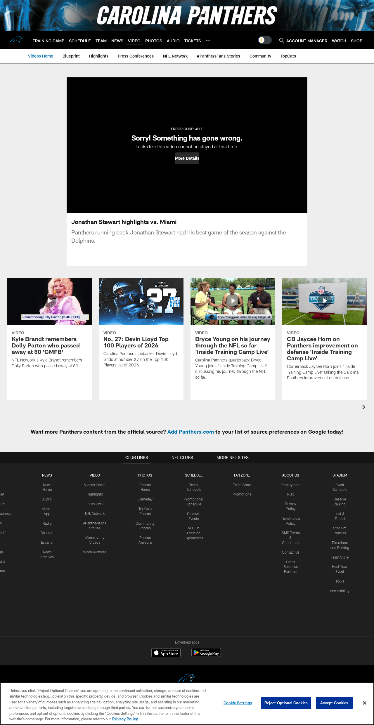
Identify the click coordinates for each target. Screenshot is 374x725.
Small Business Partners (290, 567)
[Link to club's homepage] (16, 40)
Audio (47, 499)
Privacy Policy (125, 719)
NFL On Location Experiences (193, 533)
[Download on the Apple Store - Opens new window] (166, 653)
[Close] (364, 703)
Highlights (95, 494)
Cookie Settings (238, 702)
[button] (187, 158)
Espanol (47, 542)
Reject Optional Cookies (286, 702)
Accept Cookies (334, 702)
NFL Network (95, 513)
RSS (290, 494)
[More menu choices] (208, 40)
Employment (290, 485)
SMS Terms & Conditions (291, 538)
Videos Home (94, 485)
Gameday (145, 499)
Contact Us (290, 552)
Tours (339, 581)
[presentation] (364, 408)
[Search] (281, 40)
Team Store (242, 485)
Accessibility (339, 591)
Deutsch (47, 533)
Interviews (95, 504)
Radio (47, 523)
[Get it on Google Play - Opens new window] (206, 655)
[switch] (265, 40)
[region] (187, 703)
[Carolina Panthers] (187, 680)
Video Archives (94, 552)
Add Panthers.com (190, 431)
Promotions (242, 494)
